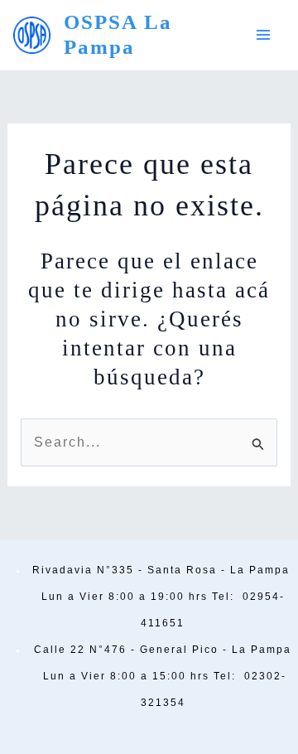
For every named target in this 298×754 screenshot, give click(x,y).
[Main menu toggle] (263, 35)
